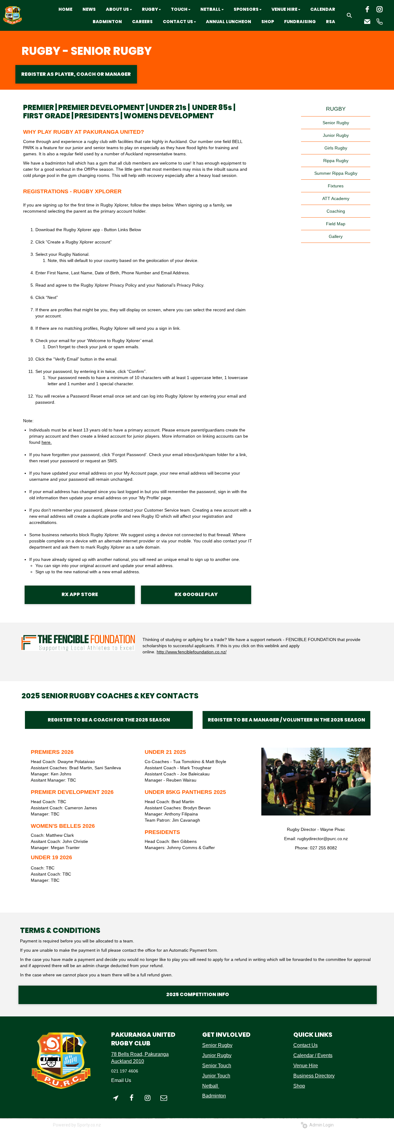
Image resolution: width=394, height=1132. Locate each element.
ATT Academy (335, 198)
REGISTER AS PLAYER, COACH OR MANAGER (76, 74)
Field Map (335, 223)
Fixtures (336, 185)
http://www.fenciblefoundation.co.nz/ (192, 651)
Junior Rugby (336, 135)
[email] (367, 21)
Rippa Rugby (335, 160)
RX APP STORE (80, 594)
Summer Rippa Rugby (335, 173)
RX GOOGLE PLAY (196, 594)
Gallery (336, 236)
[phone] (379, 21)
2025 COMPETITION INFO (197, 994)
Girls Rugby (335, 147)
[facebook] (367, 9)
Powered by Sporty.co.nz (77, 1124)
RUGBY (336, 109)
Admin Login (321, 1124)
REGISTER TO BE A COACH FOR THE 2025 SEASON (109, 719)
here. (47, 442)
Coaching (336, 211)
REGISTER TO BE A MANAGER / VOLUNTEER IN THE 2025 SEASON (286, 719)
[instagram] (379, 9)
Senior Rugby (336, 122)
